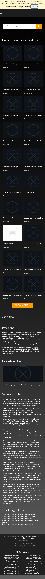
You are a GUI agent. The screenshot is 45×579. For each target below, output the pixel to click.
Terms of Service (31, 536)
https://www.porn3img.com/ (33, 570)
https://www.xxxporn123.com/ (12, 570)
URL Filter (22, 538)
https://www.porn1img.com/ (33, 567)
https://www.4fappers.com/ (11, 555)
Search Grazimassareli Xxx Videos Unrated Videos (21, 515)
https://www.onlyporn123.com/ (33, 566)
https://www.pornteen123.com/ (33, 563)
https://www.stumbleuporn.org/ (33, 573)
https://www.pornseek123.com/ (33, 560)
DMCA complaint (8, 354)
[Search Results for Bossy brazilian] (33, 60)
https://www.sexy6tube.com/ (33, 557)
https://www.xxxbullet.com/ (11, 567)
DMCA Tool (30, 538)
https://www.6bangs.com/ (11, 558)
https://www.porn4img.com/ (33, 572)
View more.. (22, 305)
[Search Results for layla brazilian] (33, 215)
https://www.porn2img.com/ (33, 569)
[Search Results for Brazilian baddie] (12, 266)
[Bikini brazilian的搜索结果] (33, 266)
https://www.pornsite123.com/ (11, 563)
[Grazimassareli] (12, 137)
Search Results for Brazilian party (14, 192)
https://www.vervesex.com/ (11, 566)
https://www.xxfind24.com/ (11, 572)
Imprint (22, 536)
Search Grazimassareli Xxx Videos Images (18, 524)
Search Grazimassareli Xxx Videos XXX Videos (19, 516)
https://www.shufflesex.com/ (11, 564)
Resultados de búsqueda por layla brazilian (17, 64)
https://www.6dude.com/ (11, 560)
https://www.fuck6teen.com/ (33, 558)
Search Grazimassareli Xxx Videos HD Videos (19, 518)
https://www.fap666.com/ (11, 561)
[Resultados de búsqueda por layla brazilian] (12, 60)
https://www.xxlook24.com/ (11, 573)
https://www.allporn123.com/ (33, 564)
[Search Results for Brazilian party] (12, 189)
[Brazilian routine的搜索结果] (33, 163)
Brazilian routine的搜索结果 (33, 167)
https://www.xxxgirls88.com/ (33, 555)
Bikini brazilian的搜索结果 (32, 269)
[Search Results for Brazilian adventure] (33, 112)
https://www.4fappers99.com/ (12, 557)
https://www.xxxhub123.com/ (11, 569)
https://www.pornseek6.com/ (33, 561)
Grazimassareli (8, 141)
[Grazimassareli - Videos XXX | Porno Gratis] (33, 86)
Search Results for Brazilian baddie (15, 269)
